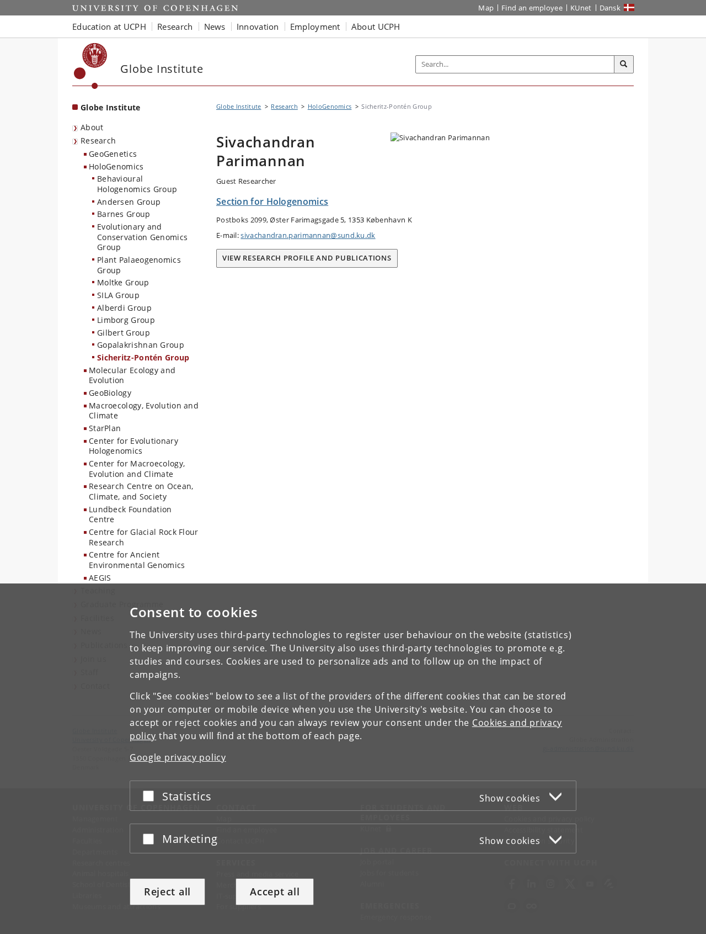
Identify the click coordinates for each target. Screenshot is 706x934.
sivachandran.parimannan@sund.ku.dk (307, 235)
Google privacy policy (178, 757)
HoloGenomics (116, 166)
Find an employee (532, 8)
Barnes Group (124, 214)
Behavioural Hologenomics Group (137, 183)
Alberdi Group (124, 308)
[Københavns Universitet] (91, 66)
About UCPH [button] (375, 26)
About (92, 127)
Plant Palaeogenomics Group (139, 264)
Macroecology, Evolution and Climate (144, 410)
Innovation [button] (258, 26)
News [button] (215, 26)
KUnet (581, 8)
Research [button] (174, 26)
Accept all (274, 891)
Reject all (167, 891)
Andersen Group (129, 202)
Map (486, 8)
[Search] (624, 64)
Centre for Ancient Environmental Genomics (137, 559)
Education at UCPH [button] (109, 26)
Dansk (610, 8)
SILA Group (118, 295)
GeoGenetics (113, 153)
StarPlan (105, 428)
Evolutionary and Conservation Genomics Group (142, 236)
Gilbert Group (123, 332)
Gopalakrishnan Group (140, 344)
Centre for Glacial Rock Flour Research (144, 537)
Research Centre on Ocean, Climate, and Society (141, 491)
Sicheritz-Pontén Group (143, 357)
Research (98, 140)
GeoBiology (110, 393)
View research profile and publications (307, 258)
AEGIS (100, 577)
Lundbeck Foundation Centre (130, 514)
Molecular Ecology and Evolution (132, 375)
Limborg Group (126, 320)
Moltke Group (123, 282)
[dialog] (353, 758)
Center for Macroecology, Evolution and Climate (137, 468)
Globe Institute (111, 107)
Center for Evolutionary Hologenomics (133, 446)
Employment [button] (315, 26)
